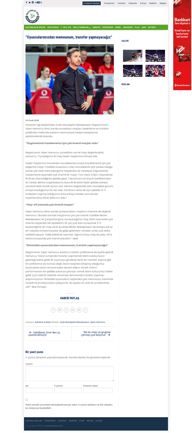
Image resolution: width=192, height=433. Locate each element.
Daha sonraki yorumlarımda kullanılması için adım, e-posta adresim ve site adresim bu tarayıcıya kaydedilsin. (69, 406)
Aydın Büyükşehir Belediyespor (75, 322)
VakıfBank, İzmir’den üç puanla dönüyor (44, 334)
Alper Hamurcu (97, 322)
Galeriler (133, 3)
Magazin (127, 27)
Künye (143, 3)
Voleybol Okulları (91, 3)
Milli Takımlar (80, 27)
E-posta (58, 385)
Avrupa (96, 27)
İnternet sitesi (90, 385)
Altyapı (152, 27)
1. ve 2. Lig (66, 27)
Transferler (109, 3)
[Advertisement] (103, 15)
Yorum (29, 363)
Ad (27, 385)
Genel (118, 27)
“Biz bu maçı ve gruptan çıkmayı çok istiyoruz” (96, 333)
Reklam (153, 3)
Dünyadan (107, 27)
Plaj (137, 27)
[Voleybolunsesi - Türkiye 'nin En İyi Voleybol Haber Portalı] (33, 15)
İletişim (163, 3)
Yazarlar (122, 3)
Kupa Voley (53, 27)
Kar (144, 27)
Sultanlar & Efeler (35, 27)
